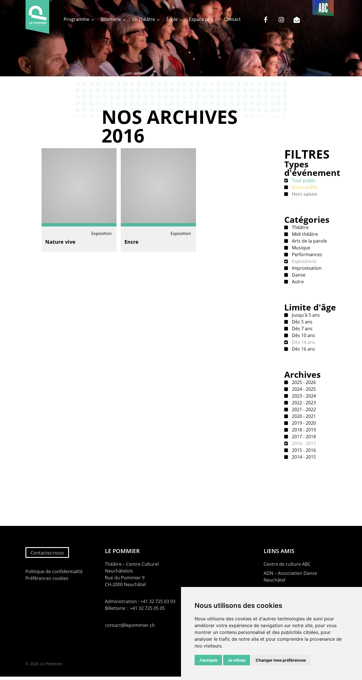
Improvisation (306, 268)
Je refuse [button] (236, 660)
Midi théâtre (304, 234)
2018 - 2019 (303, 430)
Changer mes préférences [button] (281, 660)
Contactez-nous (47, 553)
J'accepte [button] (208, 660)
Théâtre (300, 227)
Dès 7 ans (302, 328)
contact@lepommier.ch (130, 625)
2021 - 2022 (303, 409)
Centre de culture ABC (287, 564)
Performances (306, 254)
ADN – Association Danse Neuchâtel (290, 576)
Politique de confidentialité (54, 571)
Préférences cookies (46, 578)
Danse (298, 275)
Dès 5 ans (302, 322)
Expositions (303, 261)
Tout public (303, 180)
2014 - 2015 (303, 457)
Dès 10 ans (303, 335)
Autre (297, 282)
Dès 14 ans (303, 342)
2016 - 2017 (303, 443)
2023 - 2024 (303, 396)
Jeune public (304, 187)
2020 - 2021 (303, 416)
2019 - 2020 (303, 423)
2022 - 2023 (303, 403)
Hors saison (304, 194)
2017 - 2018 (303, 436)
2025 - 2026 (303, 382)
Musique (300, 248)
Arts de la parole (309, 241)
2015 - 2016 (303, 450)
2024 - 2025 (303, 389)
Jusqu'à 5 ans (305, 315)
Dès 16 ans (303, 349)
